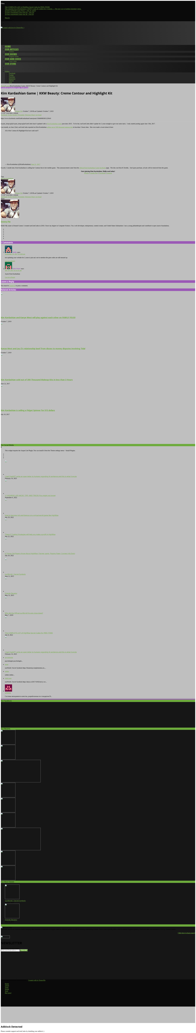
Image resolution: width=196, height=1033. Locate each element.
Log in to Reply (10, 261)
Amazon (109, 173)
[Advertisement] (38, 38)
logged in (12, 286)
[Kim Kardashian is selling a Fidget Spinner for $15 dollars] (21, 406)
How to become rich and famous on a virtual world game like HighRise (31, 515)
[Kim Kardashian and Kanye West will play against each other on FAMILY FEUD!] (21, 313)
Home (8, 46)
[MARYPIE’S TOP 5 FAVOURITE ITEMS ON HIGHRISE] (8, 880)
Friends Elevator (11, 593)
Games (7, 86)
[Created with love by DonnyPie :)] (12, 27)
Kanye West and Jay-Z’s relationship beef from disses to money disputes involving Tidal (43, 348)
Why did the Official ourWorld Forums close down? (24, 613)
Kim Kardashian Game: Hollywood (16, 88)
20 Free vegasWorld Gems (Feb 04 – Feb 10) (19, 12)
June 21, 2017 (35, 164)
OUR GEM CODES (13, 58)
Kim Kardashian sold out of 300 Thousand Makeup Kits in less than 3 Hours (37, 379)
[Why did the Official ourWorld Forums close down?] (12, 611)
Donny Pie (19, 111)
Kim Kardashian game (54, 124)
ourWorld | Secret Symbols (15, 574)
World (7, 989)
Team (6, 987)
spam (6, 664)
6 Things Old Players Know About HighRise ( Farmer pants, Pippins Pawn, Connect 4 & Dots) (40, 553)
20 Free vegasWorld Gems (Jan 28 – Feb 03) (19, 14)
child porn (8, 678)
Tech (6, 991)
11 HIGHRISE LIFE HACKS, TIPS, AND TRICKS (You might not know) (30, 495)
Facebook (102, 173)
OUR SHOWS (11, 54)
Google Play (94, 173)
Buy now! (8, 993)
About (7, 985)
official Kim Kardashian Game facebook (92, 168)
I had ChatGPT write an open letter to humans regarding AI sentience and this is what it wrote (41, 476)
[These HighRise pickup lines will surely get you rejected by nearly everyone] (21, 850)
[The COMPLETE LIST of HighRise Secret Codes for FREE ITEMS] (12, 631)
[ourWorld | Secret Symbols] (12, 572)
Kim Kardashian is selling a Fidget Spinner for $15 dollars (28, 410)
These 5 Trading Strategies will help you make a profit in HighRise (30, 534)
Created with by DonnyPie (36, 980)
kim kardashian (8, 178)
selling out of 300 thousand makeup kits (60, 127)
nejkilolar (8, 693)
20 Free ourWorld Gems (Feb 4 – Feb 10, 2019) (20, 11)
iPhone (86, 173)
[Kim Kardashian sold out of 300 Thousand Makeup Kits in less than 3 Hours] (18, 375)
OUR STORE (10, 63)
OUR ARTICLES (12, 49)
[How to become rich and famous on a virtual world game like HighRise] (16, 513)
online (7, 671)
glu (2, 178)
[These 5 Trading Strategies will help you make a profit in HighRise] (12, 532)
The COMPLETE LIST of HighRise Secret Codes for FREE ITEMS (27, 7)
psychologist (9, 657)
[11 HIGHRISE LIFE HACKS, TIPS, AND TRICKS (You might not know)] (12, 493)
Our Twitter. (5, 925)
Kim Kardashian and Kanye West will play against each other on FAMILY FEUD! (38, 317)
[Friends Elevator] (12, 591)
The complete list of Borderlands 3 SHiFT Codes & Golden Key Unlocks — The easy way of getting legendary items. (43, 9)
